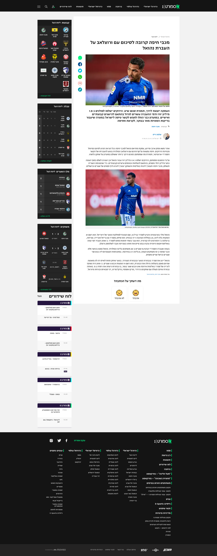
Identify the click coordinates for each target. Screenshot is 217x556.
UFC (61, 480)
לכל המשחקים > (45, 290)
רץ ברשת (166, 455)
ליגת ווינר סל (95, 455)
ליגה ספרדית (113, 469)
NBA (79, 455)
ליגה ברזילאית (112, 490)
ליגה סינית (114, 487)
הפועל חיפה (132, 490)
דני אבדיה (96, 476)
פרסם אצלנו (131, 550)
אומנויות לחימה (56, 510)
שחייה (60, 466)
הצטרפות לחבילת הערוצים (160, 524)
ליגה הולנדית (113, 480)
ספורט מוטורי (57, 490)
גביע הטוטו (132, 462)
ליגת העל (154, 37)
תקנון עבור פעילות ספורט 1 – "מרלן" (156, 494)
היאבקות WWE (57, 483)
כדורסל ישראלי (95, 7)
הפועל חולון (95, 469)
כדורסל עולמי (74, 450)
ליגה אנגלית (113, 462)
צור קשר (120, 550)
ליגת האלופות (112, 455)
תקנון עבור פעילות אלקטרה (159, 491)
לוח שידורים (66, 7)
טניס (168, 499)
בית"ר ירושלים (131, 480)
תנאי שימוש (165, 508)
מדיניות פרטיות (163, 513)
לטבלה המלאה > (45, 161)
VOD (109, 7)
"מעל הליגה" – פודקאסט (158, 474)
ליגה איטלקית (112, 473)
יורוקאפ (78, 462)
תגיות (168, 531)
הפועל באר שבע (130, 494)
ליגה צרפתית (113, 476)
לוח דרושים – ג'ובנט (163, 528)
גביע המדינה (132, 469)
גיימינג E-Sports (163, 504)
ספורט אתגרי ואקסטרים (57, 505)
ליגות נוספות (113, 494)
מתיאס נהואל (150, 274)
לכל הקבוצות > (45, 96)
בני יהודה (133, 501)
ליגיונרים (133, 466)
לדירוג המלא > (45, 216)
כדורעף (60, 462)
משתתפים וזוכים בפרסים (159, 483)
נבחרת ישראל (131, 473)
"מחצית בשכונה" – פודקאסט (156, 478)
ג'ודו (61, 469)
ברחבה (119, 7)
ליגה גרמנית (113, 466)
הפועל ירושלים (94, 473)
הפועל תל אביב (131, 487)
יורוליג (78, 459)
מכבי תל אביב (131, 483)
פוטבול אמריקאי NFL (54, 497)
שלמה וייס (157, 135)
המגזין (168, 535)
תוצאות (80, 7)
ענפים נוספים (56, 450)
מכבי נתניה (132, 497)
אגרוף (60, 473)
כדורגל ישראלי (151, 7)
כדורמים (59, 494)
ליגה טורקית (113, 483)
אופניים (60, 487)
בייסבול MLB (58, 501)
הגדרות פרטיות (96, 550)
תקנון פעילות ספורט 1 (162, 517)
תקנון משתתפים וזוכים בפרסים (158, 487)
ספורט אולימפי (57, 476)
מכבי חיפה (156, 126)
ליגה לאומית (132, 459)
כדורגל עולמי (133, 7)
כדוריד (60, 459)
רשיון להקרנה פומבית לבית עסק (158, 521)
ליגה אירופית (113, 459)
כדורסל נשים (95, 462)
